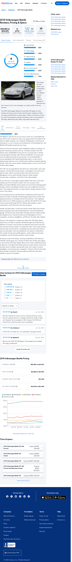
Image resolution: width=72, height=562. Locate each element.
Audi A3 (53, 84)
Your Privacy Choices (46, 523)
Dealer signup (28, 516)
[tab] (2, 127)
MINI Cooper (54, 82)
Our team (7, 520)
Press (5, 523)
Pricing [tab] (28, 40)
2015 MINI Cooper (56, 32)
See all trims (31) (22, 480)
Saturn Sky (54, 86)
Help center (61, 516)
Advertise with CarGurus (12, 539)
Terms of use (43, 516)
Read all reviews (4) (23, 349)
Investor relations (9, 527)
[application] (23, 411)
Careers (6, 535)
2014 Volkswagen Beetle (58, 25)
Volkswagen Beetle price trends (22, 433)
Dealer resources (29, 520)
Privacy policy (44, 520)
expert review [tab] (5, 40)
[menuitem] (16, 3)
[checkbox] (5, 287)
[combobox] (12, 553)
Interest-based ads (45, 527)
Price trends (8, 531)
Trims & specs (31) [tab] (39, 40)
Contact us (61, 520)
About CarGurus (9, 516)
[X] (11, 497)
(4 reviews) (29, 33)
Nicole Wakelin (24, 259)
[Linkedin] (24, 497)
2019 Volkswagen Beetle (58, 17)
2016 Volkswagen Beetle (58, 23)
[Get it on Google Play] (60, 498)
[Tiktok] (29, 497)
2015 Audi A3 (55, 34)
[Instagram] (20, 497)
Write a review (40, 21)
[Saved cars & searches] (51, 3)
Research (11, 10)
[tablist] (23, 40)
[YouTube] (16, 497)
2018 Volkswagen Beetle (58, 19)
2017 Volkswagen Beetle (58, 21)
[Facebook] (7, 497)
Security (42, 531)
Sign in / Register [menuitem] (62, 3)
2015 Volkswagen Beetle (58, 73)
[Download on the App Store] (47, 498)
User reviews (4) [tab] (18, 40)
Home (3, 10)
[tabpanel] (23, 192)
